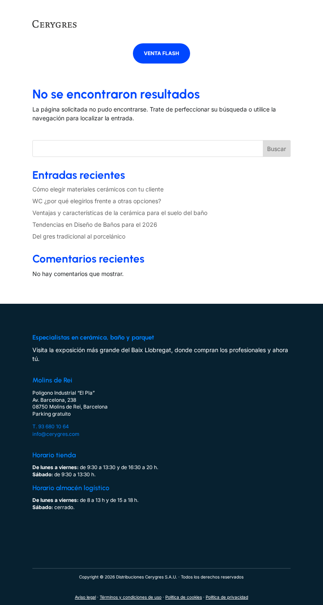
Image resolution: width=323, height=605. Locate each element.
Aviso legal (85, 597)
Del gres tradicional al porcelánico (78, 236)
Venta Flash (161, 53)
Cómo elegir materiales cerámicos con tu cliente (98, 189)
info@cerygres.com (55, 434)
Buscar (276, 148)
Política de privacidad (227, 597)
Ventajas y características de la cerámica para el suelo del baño (119, 212)
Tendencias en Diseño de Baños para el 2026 (94, 224)
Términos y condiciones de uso (131, 597)
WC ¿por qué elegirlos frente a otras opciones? (96, 200)
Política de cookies (183, 597)
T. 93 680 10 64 (50, 426)
